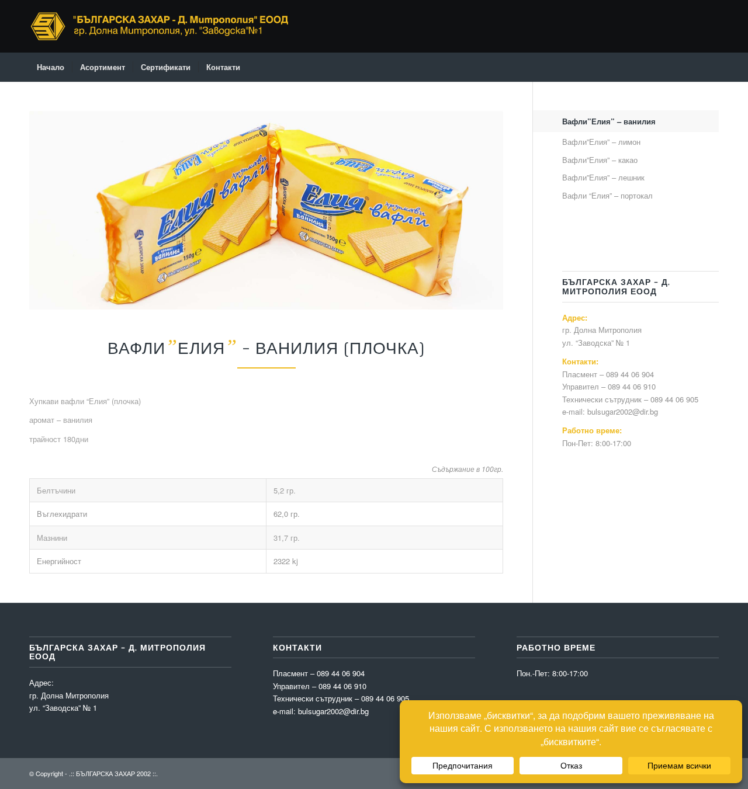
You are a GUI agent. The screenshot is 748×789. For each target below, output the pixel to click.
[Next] (476, 210)
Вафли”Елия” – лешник (603, 177)
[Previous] (55, 210)
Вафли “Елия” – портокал (607, 195)
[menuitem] (50, 67)
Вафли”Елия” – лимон (601, 141)
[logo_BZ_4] (159, 26)
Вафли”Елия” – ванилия (609, 121)
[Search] (711, 67)
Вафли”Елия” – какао (600, 159)
